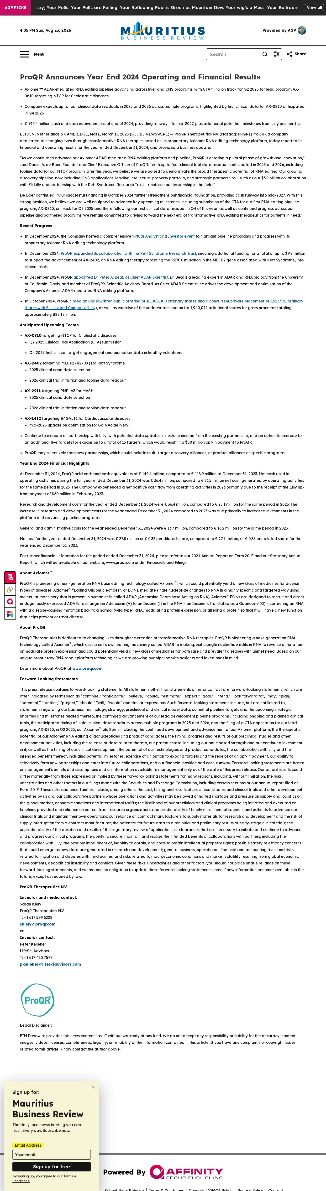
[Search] (265, 54)
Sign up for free (51, 1167)
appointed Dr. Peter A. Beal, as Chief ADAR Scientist (121, 277)
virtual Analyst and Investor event (163, 236)
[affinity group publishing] (10, 602)
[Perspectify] (10, 590)
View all (314, 7)
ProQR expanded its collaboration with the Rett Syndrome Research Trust (128, 253)
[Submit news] (10, 578)
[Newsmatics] (10, 613)
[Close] (93, 1087)
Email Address (28, 1145)
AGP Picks (15, 7)
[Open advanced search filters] (276, 54)
